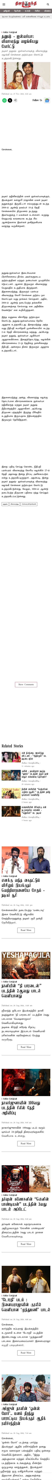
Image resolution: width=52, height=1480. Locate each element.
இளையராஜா (42, 1341)
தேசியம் (17, 11)
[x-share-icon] (10, 102)
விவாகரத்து (15, 504)
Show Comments (26, 684)
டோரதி (27, 1332)
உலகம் (27, 11)
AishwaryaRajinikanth (29, 504)
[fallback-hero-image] (11, 757)
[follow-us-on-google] (47, 100)
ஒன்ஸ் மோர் (9, 1442)
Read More (26, 930)
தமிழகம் (7, 11)
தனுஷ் (5, 504)
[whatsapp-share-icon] (4, 102)
